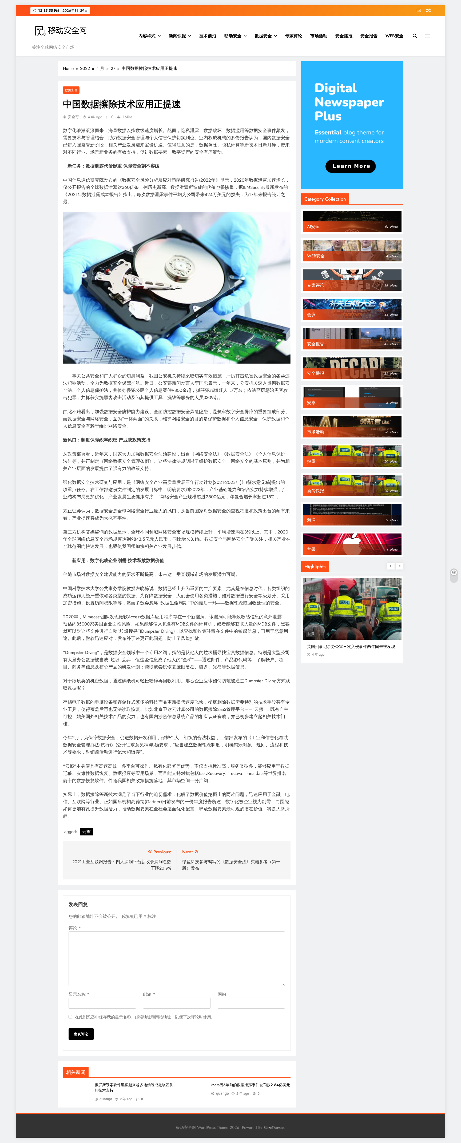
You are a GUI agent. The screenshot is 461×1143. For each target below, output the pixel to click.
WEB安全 (394, 36)
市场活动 (318, 36)
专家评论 (293, 36)
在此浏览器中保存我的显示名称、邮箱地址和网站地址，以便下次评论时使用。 (145, 1017)
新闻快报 (177, 36)
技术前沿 (207, 36)
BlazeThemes (274, 1127)
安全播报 (343, 36)
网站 (222, 994)
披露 (311, 634)
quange (106, 1099)
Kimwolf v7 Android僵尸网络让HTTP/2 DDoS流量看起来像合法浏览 (352, 649)
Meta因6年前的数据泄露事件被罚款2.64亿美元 (250, 1085)
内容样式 (147, 36)
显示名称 (79, 994)
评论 (75, 928)
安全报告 (368, 36)
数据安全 (263, 36)
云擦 (86, 832)
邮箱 (149, 994)
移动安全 (232, 36)
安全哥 (73, 117)
